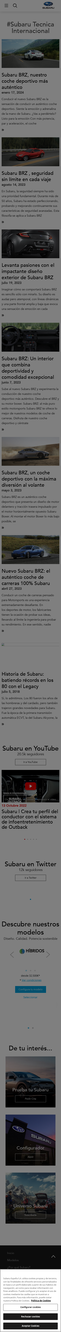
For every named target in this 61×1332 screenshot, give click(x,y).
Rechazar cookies (30, 1316)
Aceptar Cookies (30, 1325)
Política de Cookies (41, 1300)
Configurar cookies (30, 1307)
